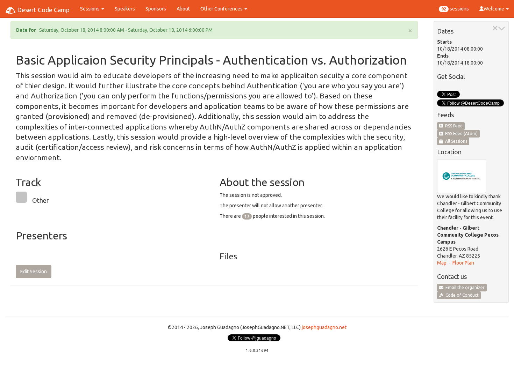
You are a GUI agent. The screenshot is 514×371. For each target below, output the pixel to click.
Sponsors (155, 9)
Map (442, 263)
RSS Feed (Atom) (460, 133)
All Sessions (455, 141)
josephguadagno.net (324, 327)
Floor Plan (463, 263)
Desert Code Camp (43, 9)
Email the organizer (464, 287)
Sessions (90, 9)
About (183, 9)
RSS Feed (453, 126)
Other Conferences (222, 9)
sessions (455, 9)
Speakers (125, 9)
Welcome (494, 9)
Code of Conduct (461, 295)
